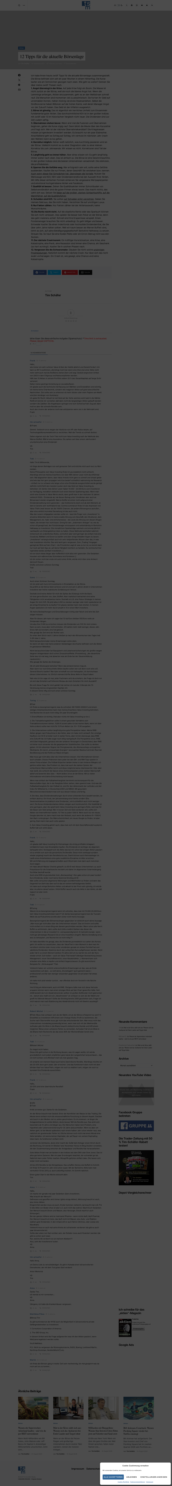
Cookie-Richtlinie (123, 1482)
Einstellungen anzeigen (154, 1477)
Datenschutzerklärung (137, 1482)
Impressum (149, 1482)
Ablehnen (131, 1477)
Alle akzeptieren (113, 1477)
